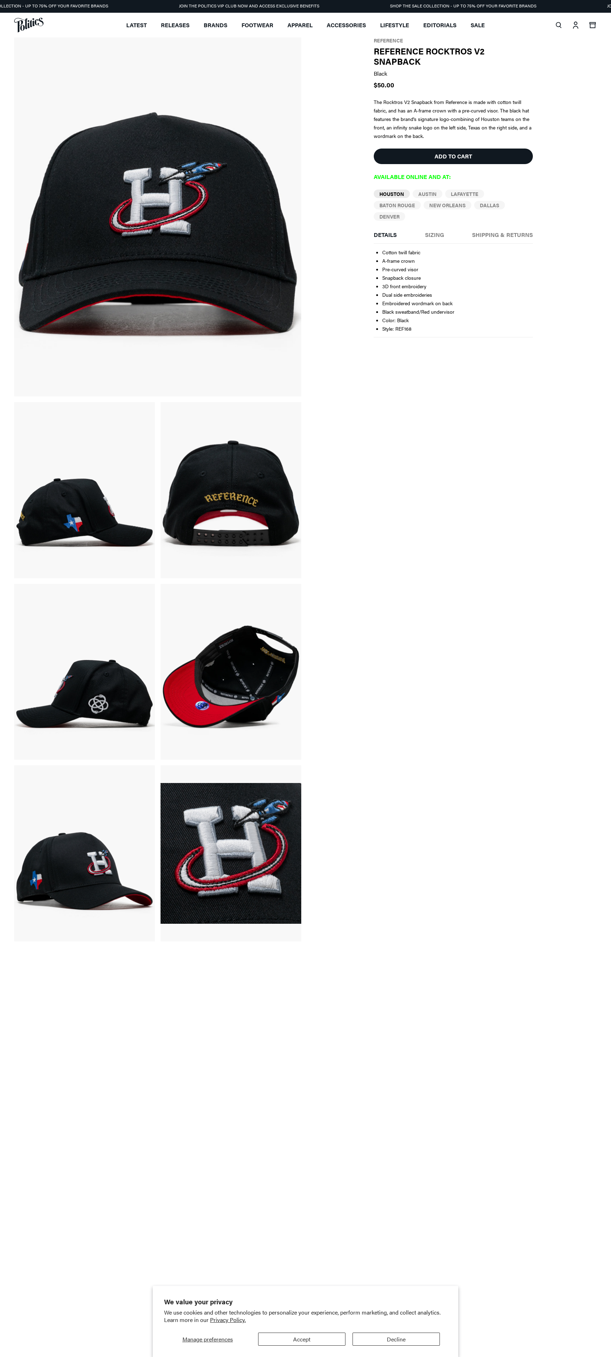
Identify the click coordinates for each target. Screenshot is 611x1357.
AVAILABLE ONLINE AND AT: (412, 177)
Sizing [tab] (434, 235)
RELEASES (175, 25)
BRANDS (215, 25)
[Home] (28, 25)
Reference (388, 40)
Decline (396, 1339)
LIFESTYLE (394, 25)
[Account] (575, 25)
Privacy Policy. (228, 1320)
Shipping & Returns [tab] (502, 235)
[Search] (558, 25)
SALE (478, 25)
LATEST (136, 25)
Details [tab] (385, 235)
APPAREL (300, 25)
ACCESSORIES (346, 25)
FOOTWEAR (257, 25)
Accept (301, 1339)
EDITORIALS (439, 25)
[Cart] (592, 25)
